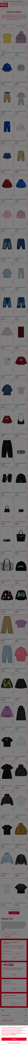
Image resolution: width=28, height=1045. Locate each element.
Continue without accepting (14, 1043)
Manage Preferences (16, 1033)
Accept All (14, 1039)
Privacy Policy (5, 1034)
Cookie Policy (13, 1034)
